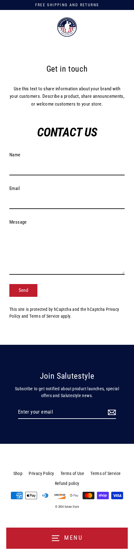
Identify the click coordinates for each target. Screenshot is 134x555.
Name (15, 155)
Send (23, 290)
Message (18, 222)
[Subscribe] (111, 412)
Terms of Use (72, 473)
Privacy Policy (41, 473)
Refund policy (67, 483)
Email (14, 188)
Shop (18, 473)
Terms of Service (44, 316)
